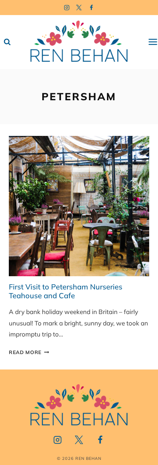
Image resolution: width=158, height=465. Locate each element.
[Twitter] (79, 7)
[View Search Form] (7, 42)
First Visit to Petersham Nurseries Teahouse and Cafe (65, 291)
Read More (29, 352)
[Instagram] (66, 7)
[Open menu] (153, 42)
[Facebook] (91, 7)
